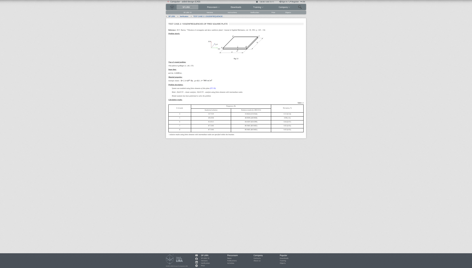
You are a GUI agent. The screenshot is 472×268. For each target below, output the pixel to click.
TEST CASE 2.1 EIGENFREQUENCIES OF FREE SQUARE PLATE (210, 16)
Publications (232, 261)
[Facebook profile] (196, 259)
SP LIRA (171, 16)
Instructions (232, 12)
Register (295, 1)
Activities (230, 263)
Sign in (284, 1)
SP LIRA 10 (188, 12)
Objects (288, 12)
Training (283, 261)
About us (257, 261)
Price (273, 12)
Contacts (257, 258)
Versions (210, 12)
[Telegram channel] (196, 266)
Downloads (236, 7)
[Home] (172, 6)
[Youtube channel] (196, 256)
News (229, 258)
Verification (254, 12)
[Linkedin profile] (196, 262)
